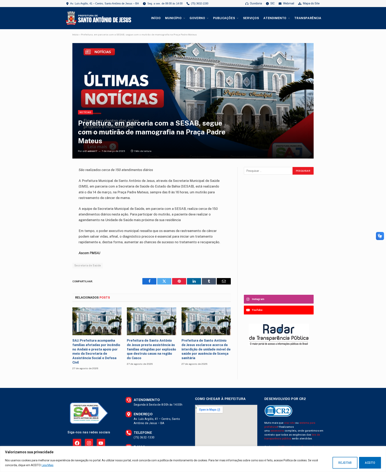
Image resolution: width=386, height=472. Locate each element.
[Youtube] (101, 443)
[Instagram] (89, 443)
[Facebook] (77, 443)
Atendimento (274, 18)
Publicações (224, 18)
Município (173, 18)
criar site (289, 422)
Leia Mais (47, 465)
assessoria (277, 430)
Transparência (307, 18)
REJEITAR (345, 462)
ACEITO (370, 462)
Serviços (251, 18)
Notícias (85, 112)
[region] (193, 459)
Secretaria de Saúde (87, 265)
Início (156, 18)
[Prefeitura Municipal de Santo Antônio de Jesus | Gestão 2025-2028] (97, 18)
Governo (197, 18)
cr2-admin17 (90, 151)
